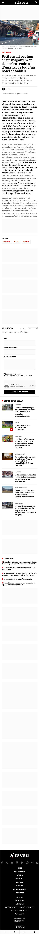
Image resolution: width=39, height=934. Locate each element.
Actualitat (19, 872)
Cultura (19, 879)
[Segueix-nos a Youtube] (12, 862)
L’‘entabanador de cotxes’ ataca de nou (18, 579)
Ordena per (22, 328)
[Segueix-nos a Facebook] (2, 862)
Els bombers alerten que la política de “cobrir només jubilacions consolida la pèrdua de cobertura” (25, 461)
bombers (26, 241)
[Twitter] (15, 932)
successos (6, 241)
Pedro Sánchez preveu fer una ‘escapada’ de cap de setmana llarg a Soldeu (18, 584)
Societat (18, 405)
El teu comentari (10, 357)
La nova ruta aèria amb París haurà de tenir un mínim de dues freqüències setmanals (24, 494)
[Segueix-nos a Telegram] (32, 862)
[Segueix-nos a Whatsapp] (27, 862)
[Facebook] (5, 932)
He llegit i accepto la (18, 374)
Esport (17, 422)
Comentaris (23, 93)
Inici (20, 868)
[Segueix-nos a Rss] (37, 862)
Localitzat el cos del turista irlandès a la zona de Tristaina (19, 569)
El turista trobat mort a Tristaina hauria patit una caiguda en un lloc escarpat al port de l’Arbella (24, 443)
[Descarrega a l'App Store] (19, 927)
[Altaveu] (21, 2)
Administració (20, 454)
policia (16, 241)
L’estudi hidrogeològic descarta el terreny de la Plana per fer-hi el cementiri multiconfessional (25, 412)
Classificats (19, 889)
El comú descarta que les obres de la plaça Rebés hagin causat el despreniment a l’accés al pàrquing (25, 510)
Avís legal (19, 914)
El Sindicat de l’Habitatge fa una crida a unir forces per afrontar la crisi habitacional (25, 478)
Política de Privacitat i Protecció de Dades (18, 375)
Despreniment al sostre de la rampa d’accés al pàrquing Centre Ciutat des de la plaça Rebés (19, 574)
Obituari (19, 893)
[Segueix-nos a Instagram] (17, 862)
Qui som (19, 897)
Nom (5, 338)
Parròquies (19, 503)
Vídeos (19, 886)
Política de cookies (20, 910)
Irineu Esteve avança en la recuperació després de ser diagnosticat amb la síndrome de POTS (19, 563)
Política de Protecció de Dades (19, 907)
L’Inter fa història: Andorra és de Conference (23, 428)
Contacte (19, 900)
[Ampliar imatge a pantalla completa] (34, 24)
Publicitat (19, 904)
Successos (6, 53)
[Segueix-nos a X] (7, 862)
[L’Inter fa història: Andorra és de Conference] (7, 424)
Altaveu (8, 89)
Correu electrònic (10, 347)
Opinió (20, 875)
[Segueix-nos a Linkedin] (22, 862)
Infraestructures (21, 487)
